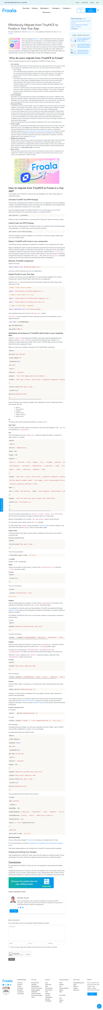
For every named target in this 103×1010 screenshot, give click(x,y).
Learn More (24, 2)
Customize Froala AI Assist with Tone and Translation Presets (83, 52)
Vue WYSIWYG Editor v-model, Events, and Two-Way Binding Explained (84, 45)
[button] (45, 8)
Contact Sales (85, 2)
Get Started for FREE (1, 505)
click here (32, 136)
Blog (97, 2)
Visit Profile (14, 911)
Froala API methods (38, 702)
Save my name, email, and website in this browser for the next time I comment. (34, 947)
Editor (60, 32)
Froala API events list (27, 700)
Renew (77, 2)
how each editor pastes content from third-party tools (39, 131)
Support (92, 2)
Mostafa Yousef (31, 32)
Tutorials (10, 33)
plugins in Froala (13, 610)
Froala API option (43, 525)
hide (84, 18)
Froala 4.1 (36, 39)
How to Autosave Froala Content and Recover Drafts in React (83, 39)
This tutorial (30, 840)
